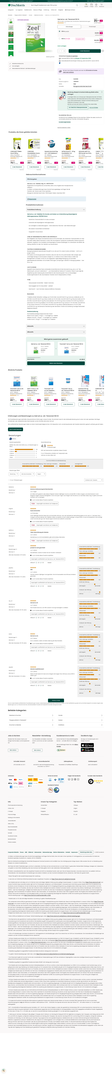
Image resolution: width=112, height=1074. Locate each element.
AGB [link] (26, 852)
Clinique (76, 805)
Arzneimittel (44, 805)
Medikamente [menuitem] (28, 10)
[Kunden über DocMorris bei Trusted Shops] (96, 781)
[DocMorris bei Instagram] (75, 779)
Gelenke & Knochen (38, 15)
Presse (22, 852)
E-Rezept (10, 811)
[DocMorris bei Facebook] (72, 779)
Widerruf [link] (30, 852)
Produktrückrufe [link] (12, 830)
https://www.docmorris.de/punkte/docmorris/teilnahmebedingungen (55, 954)
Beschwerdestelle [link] (12, 827)
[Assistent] (3, 1070)
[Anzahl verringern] (59, 51)
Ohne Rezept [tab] (69, 26)
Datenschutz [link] (37, 852)
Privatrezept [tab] (92, 26)
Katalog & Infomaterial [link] (14, 817)
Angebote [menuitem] (20, 10)
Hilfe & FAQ (11, 823)
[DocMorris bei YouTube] (78, 779)
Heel (74, 83)
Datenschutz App (47, 852)
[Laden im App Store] (92, 745)
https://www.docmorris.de (93, 882)
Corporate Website (13, 852)
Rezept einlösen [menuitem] (71, 10)
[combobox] (55, 5)
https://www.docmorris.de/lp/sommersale (63, 879)
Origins (75, 808)
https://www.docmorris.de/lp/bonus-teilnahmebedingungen (63, 916)
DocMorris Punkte (12, 836)
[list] (11, 37)
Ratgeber (43, 811)
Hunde (30, 15)
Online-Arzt (11, 808)
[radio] (59, 31)
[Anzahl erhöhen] (64, 51)
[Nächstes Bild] (11, 56)
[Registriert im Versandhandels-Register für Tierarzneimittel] (61, 780)
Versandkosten (12, 820)
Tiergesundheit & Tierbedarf (20, 15)
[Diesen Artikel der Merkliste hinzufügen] (103, 51)
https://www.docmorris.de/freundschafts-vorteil (37, 895)
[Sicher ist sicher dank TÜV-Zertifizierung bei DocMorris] (50, 779)
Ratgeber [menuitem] (60, 10)
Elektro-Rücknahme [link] (58, 852)
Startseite (10, 15)
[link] (50, 790)
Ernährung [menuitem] (46, 10)
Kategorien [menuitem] (11, 10)
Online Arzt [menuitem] (53, 10)
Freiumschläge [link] (12, 814)
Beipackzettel (32, 199)
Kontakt (68, 852)
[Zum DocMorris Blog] (69, 779)
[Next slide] (100, 152)
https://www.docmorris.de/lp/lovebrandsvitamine (68, 940)
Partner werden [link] (12, 842)
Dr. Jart (75, 814)
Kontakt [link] (10, 833)
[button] (78, 107)
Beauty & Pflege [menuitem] (37, 10)
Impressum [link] (74, 852)
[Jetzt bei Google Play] (92, 750)
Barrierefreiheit (12, 839)
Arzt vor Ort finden (94, 107)
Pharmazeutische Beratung (15, 805)
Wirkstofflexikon (45, 814)
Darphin (76, 811)
